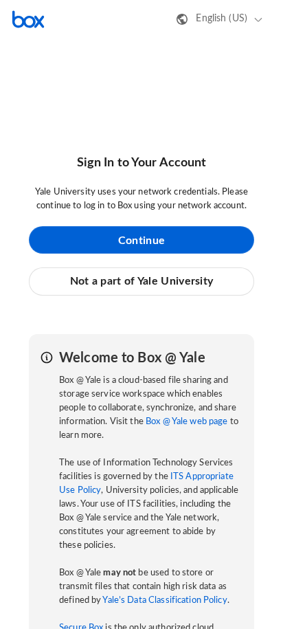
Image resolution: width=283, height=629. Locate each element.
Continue (141, 240)
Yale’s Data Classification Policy (164, 600)
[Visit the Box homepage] (28, 19)
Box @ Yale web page (186, 421)
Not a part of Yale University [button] (142, 281)
